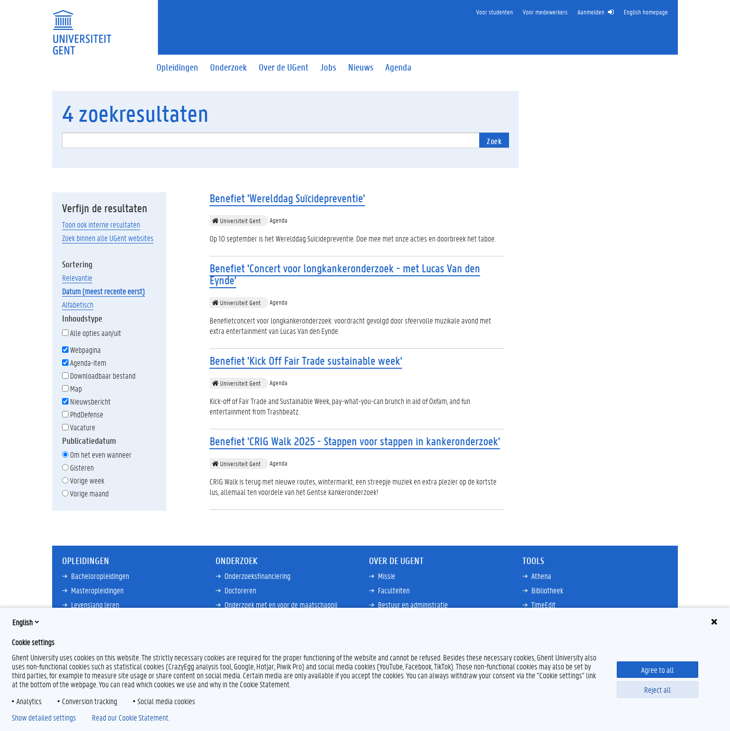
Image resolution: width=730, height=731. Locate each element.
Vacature (82, 427)
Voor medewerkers (545, 11)
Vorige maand (89, 493)
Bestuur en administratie (413, 604)
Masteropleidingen (97, 590)
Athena (541, 575)
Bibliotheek (547, 590)
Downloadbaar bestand (103, 375)
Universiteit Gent (240, 220)
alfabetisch (77, 304)
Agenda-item (88, 362)
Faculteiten (394, 590)
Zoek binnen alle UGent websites (107, 238)
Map (76, 388)
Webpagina (85, 349)
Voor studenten (494, 11)
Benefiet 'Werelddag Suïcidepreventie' (287, 198)
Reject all (657, 689)
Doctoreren (240, 590)
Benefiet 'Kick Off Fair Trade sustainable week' (306, 360)
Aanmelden (591, 11)
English (22, 622)
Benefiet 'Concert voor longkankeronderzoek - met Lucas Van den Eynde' (345, 274)
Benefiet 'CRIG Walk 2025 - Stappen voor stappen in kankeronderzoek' (355, 441)
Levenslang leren (95, 604)
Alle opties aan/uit (95, 332)
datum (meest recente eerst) (103, 291)
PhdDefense (86, 414)
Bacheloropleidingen (100, 575)
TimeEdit (543, 604)
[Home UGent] (82, 26)
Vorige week (87, 480)
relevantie (77, 277)
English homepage (646, 11)
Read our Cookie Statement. (130, 718)
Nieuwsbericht (90, 401)
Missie (386, 575)
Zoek (494, 141)
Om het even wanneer (101, 454)
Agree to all (657, 669)
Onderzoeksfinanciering (257, 575)
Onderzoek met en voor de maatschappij (280, 604)
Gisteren (82, 467)
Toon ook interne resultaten (101, 224)
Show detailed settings (44, 718)
